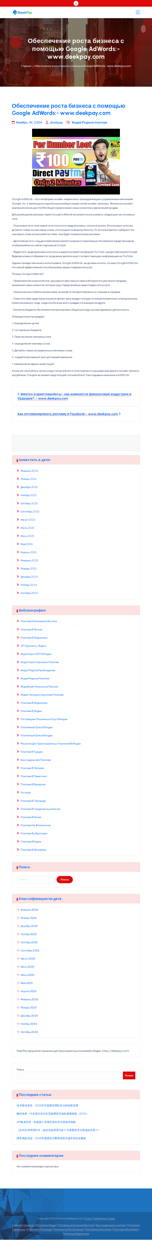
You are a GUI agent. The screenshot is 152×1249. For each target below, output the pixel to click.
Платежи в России (31, 629)
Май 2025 (27, 544)
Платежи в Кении (31, 817)
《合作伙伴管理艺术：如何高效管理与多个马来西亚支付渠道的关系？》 (58, 1130)
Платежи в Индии (31, 710)
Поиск (20, 1069)
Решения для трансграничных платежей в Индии (51, 743)
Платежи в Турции (32, 751)
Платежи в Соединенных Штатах (40, 808)
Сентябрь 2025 (30, 511)
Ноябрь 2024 (29, 584)
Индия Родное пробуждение (38, 670)
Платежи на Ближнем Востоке (39, 621)
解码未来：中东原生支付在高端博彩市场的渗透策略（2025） (53, 1113)
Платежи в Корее (31, 841)
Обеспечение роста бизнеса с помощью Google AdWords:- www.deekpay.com (83, 65)
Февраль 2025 (29, 560)
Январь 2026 (29, 478)
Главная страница (23, 1225)
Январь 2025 (29, 568)
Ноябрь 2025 (29, 495)
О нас (88, 1218)
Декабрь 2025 (29, 487)
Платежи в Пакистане (34, 776)
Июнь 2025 (27, 535)
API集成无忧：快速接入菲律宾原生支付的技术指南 (46, 1121)
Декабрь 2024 (29, 576)
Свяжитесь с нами (104, 1218)
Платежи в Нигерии (32, 768)
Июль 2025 (27, 527)
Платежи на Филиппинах (36, 825)
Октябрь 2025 (29, 503)
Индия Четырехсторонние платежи (42, 694)
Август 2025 (28, 519)
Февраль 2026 (29, 470)
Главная (26, 65)
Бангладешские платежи (36, 759)
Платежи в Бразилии (33, 784)
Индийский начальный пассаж (39, 686)
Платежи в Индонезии (34, 637)
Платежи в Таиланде (33, 800)
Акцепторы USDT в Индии (36, 653)
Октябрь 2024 (29, 592)
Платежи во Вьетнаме (34, 833)
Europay (26, 792)
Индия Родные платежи (89, 122)
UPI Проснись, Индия (33, 645)
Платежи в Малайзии (33, 849)
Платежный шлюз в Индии (37, 727)
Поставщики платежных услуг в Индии (44, 719)
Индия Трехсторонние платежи (40, 662)
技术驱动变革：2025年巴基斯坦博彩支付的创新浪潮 (47, 1105)
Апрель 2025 (29, 552)
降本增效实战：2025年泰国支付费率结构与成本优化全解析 (51, 1138)
